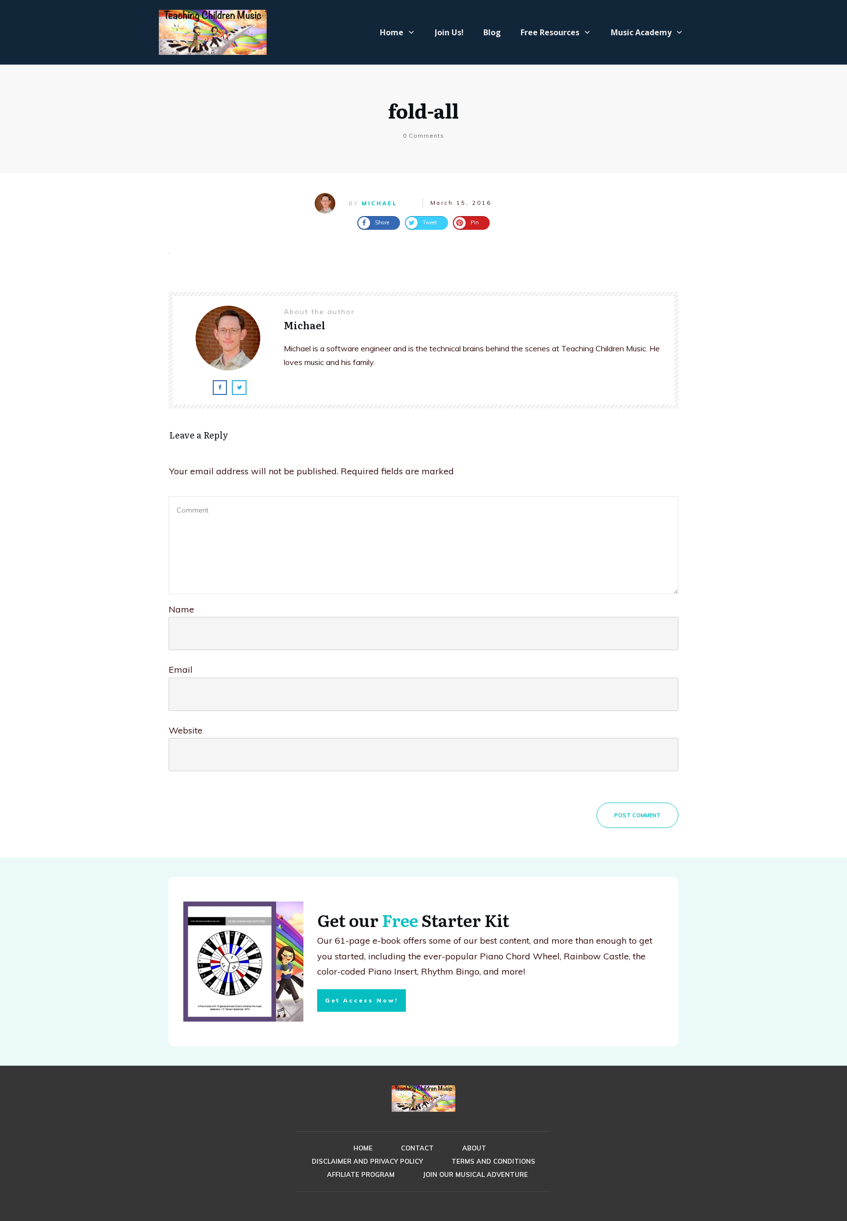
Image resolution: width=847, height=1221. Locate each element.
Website (185, 730)
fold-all (423, 110)
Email (181, 669)
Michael (379, 203)
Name (181, 609)
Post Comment (637, 815)
